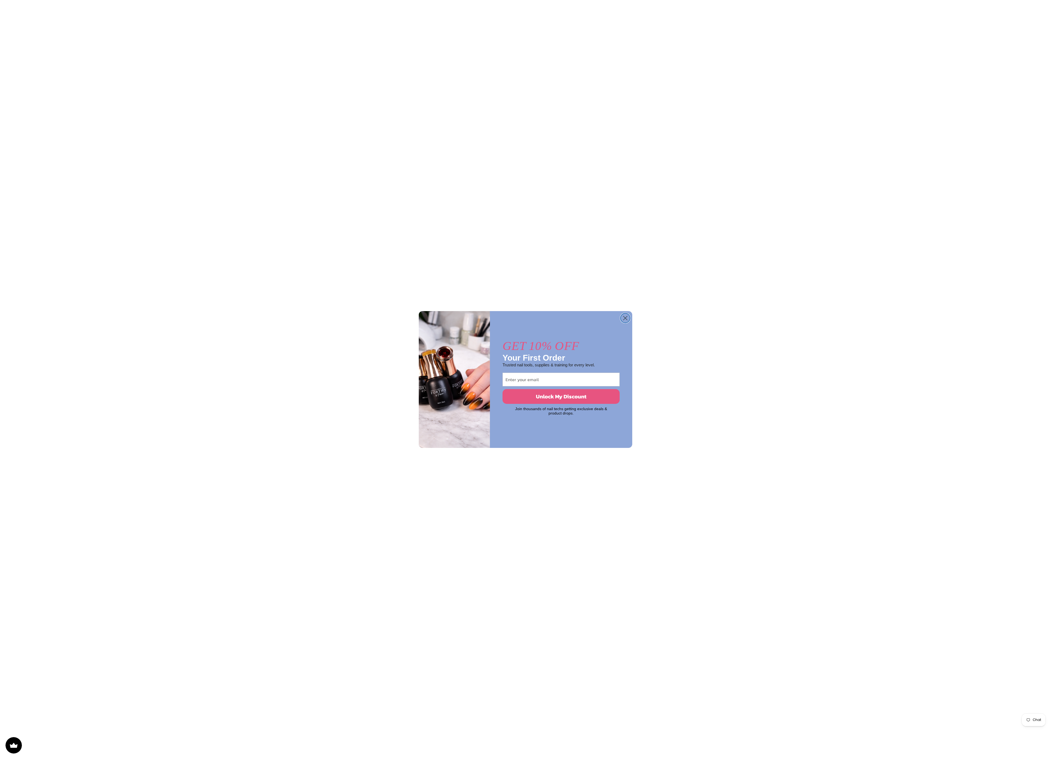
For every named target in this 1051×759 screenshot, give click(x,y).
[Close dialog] (625, 318)
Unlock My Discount (561, 396)
